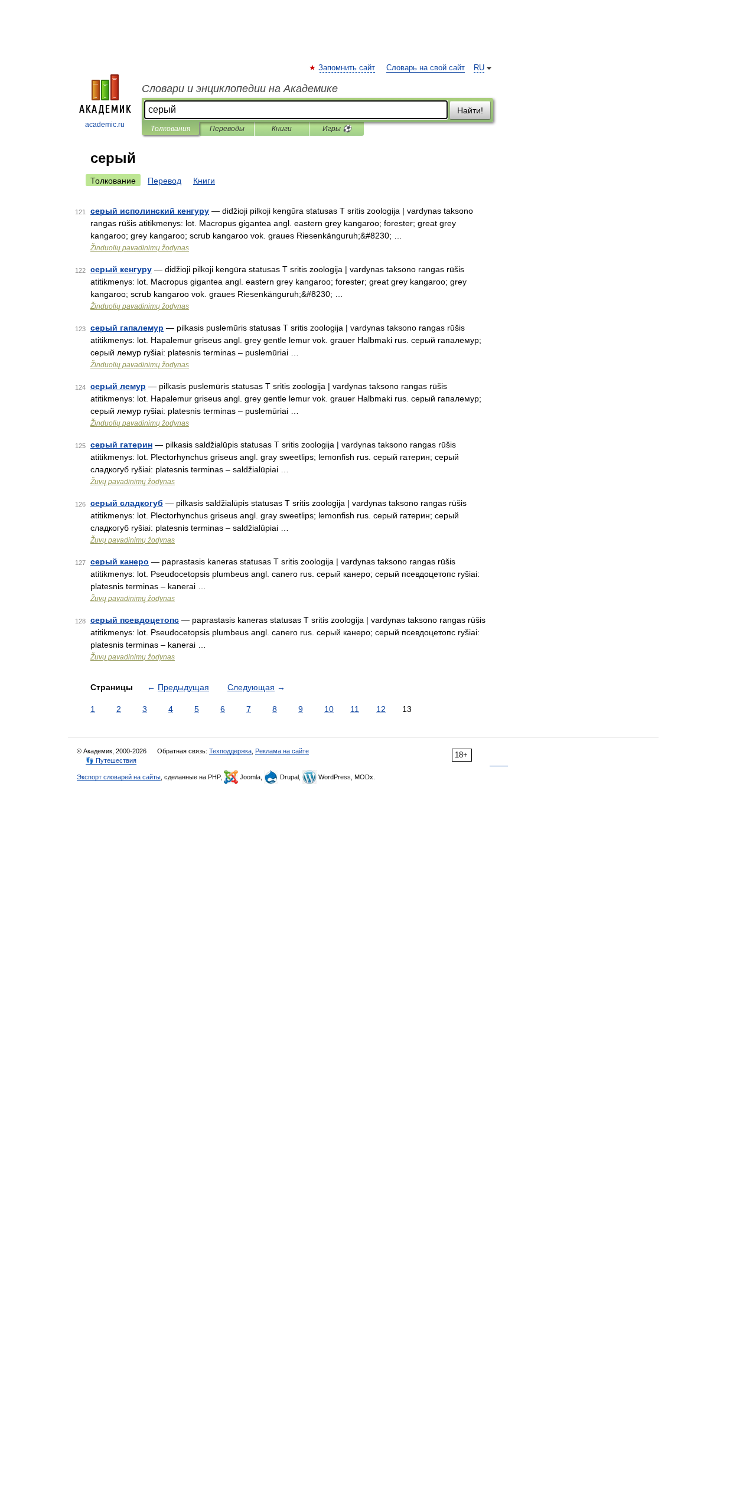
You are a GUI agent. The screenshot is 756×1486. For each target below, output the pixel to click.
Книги (282, 129)
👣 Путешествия (111, 760)
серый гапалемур (127, 327)
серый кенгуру (121, 269)
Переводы (227, 129)
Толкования (170, 129)
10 (329, 709)
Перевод (164, 180)
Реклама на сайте (282, 751)
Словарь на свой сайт (425, 68)
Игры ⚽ (336, 129)
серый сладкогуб (126, 503)
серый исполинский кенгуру (149, 210)
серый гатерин (121, 444)
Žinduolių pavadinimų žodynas (139, 248)
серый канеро (119, 561)
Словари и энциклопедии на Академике (240, 88)
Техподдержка (230, 751)
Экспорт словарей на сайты (119, 776)
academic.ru (105, 124)
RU (479, 68)
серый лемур (118, 386)
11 (354, 709)
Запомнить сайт (347, 68)
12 (381, 709)
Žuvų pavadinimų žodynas (132, 482)
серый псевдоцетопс (134, 620)
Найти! (470, 110)
